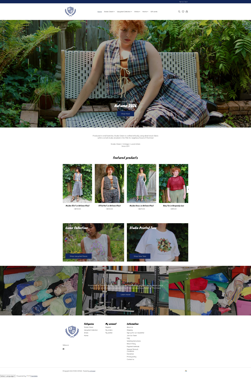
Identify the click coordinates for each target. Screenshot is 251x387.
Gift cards (154, 12)
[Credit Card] (186, 371)
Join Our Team (132, 335)
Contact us (130, 359)
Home (100, 12)
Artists (86, 333)
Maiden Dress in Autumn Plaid (141, 205)
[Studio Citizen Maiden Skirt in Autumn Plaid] (77, 183)
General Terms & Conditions (132, 350)
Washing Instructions (134, 341)
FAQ (128, 338)
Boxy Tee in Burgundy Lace (173, 205)
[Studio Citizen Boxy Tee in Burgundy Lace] (173, 183)
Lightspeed (92, 371)
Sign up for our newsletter (135, 333)
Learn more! (125, 294)
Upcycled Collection (91, 330)
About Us (130, 327)
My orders (108, 330)
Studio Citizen (88, 327)
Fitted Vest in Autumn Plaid (109, 205)
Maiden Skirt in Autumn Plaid (77, 205)
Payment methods (133, 346)
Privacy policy (131, 357)
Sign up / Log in (183, 1)
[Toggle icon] (179, 11)
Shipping (130, 330)
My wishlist (108, 333)
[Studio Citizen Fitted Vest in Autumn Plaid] (109, 183)
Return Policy (131, 344)
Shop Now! (125, 113)
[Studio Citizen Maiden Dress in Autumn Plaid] (141, 183)
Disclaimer (130, 354)
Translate (34, 376)
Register (108, 327)
